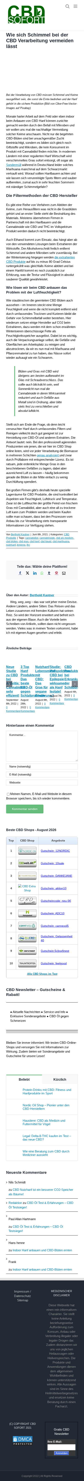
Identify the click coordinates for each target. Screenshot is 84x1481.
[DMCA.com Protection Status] (22, 1438)
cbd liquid (46, 541)
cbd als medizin (64, 538)
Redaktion (15, 1203)
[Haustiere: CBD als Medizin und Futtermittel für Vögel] (14, 1121)
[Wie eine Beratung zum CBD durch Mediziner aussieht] (14, 1151)
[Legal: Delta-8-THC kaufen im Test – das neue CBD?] (14, 1136)
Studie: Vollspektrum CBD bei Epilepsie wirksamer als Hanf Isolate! (60, 679)
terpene (21, 545)
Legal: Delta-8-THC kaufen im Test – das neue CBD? (47, 1137)
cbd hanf (34, 541)
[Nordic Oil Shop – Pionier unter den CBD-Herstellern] (14, 1105)
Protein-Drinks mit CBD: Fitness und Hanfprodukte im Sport (47, 1091)
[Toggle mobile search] (67, 6)
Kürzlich (59, 1079)
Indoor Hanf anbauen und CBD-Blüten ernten (42, 1250)
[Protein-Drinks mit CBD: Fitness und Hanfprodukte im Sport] (14, 1090)
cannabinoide (47, 538)
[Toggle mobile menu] (76, 6)
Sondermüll (13, 165)
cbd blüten (12, 541)
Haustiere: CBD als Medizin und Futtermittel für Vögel (44, 1122)
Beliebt (24, 1079)
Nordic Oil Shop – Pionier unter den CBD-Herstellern (46, 1106)
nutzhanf (11, 545)
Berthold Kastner (20, 534)
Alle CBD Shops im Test (42, 973)
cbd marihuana (61, 541)
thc (28, 545)
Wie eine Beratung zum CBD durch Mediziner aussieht (46, 1153)
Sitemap (22, 1300)
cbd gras (24, 541)
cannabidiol (31, 538)
